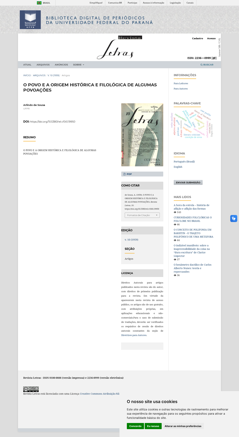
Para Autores (181, 88)
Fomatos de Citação (138, 215)
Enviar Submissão (188, 182)
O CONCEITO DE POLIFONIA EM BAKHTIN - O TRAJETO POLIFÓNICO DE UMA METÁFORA (193, 233)
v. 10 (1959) (53, 75)
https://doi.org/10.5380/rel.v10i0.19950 (52, 121)
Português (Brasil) (184, 161)
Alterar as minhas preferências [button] (183, 426)
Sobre (77, 64)
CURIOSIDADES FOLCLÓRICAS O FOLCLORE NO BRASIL (193, 219)
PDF (129, 174)
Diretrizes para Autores (133, 335)
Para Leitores (181, 83)
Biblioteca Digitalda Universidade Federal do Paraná (99, 20)
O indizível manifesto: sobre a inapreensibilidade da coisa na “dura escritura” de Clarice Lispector (192, 251)
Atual (27, 64)
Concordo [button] (135, 426)
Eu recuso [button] (153, 426)
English (178, 166)
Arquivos (43, 64)
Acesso (211, 38)
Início (27, 75)
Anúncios (61, 64)
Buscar (208, 64)
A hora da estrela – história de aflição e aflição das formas (191, 206)
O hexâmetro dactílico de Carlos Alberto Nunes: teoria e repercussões (192, 268)
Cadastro (197, 38)
